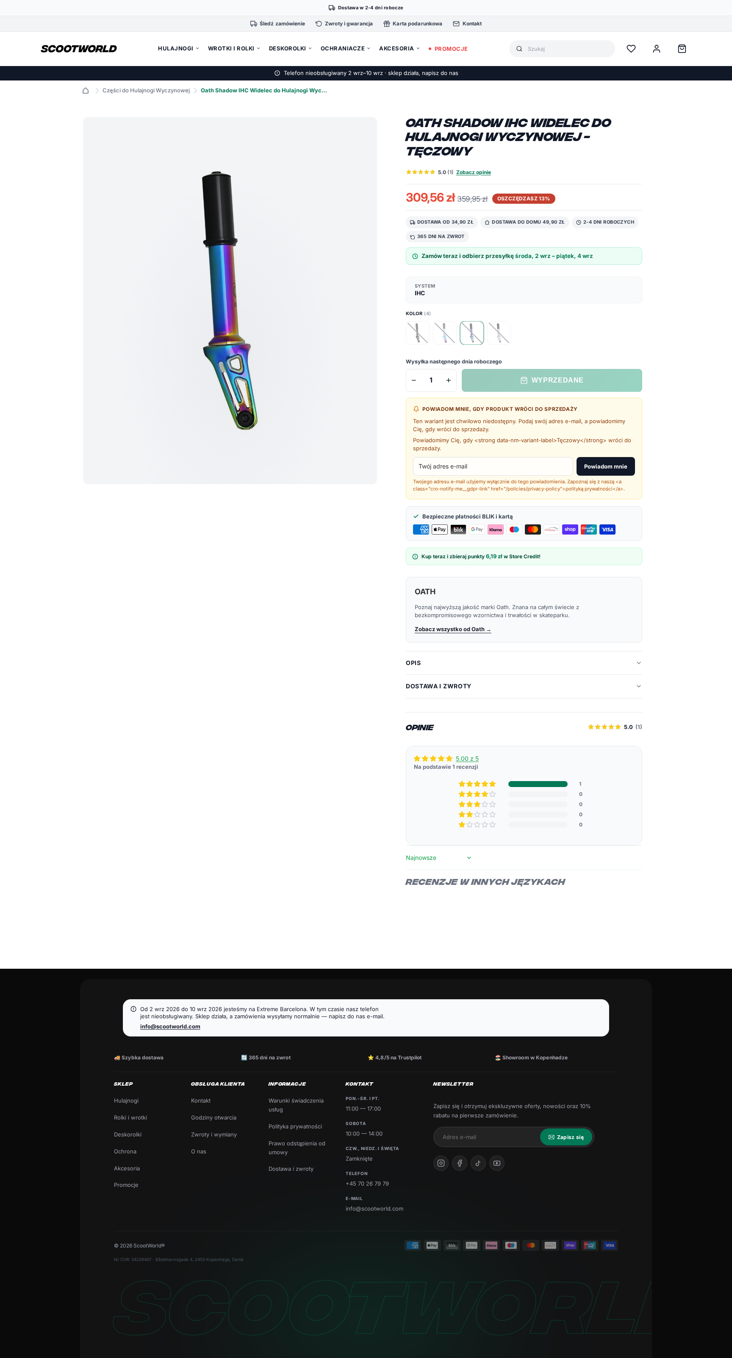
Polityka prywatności (295, 1126)
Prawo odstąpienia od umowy (297, 1148)
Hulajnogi (126, 1100)
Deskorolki (127, 1134)
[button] (478, 784)
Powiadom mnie (605, 466)
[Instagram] (441, 1163)
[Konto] (656, 48)
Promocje (126, 1184)
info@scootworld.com (170, 1026)
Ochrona (125, 1151)
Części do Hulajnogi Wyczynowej (146, 90)
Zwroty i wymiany (214, 1134)
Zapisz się (570, 1137)
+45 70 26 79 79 (367, 1183)
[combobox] (568, 48)
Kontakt (201, 1100)
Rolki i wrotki (130, 1117)
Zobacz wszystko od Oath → (453, 629)
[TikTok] (478, 1163)
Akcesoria (127, 1168)
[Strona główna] (86, 91)
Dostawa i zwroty (291, 1168)
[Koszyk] (682, 48)
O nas (198, 1151)
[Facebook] (459, 1163)
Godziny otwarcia (213, 1117)
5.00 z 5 (467, 758)
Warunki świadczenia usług (296, 1105)
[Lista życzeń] (631, 48)
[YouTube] (497, 1163)
